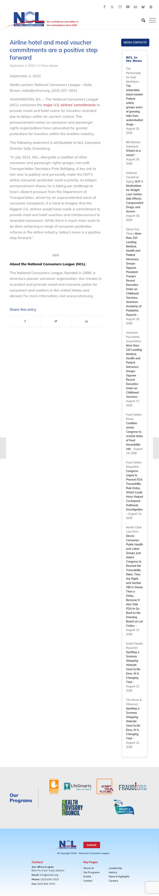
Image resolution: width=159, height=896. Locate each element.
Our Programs (91, 872)
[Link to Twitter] (112, 7)
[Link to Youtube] (128, 7)
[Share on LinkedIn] (86, 321)
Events (87, 876)
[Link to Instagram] (120, 7)
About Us (88, 868)
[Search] (141, 20)
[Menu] (150, 20)
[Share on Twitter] (56, 321)
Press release (49, 65)
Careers (113, 880)
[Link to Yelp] (151, 7)
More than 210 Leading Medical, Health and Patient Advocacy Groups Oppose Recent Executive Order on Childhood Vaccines (134, 371)
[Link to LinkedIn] (135, 7)
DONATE (91, 845)
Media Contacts (135, 42)
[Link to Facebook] (104, 7)
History (113, 872)
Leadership (115, 868)
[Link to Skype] (143, 7)
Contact (87, 880)
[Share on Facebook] (25, 321)
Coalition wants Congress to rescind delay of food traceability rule (134, 436)
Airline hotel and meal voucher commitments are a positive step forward (54, 50)
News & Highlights (119, 876)
